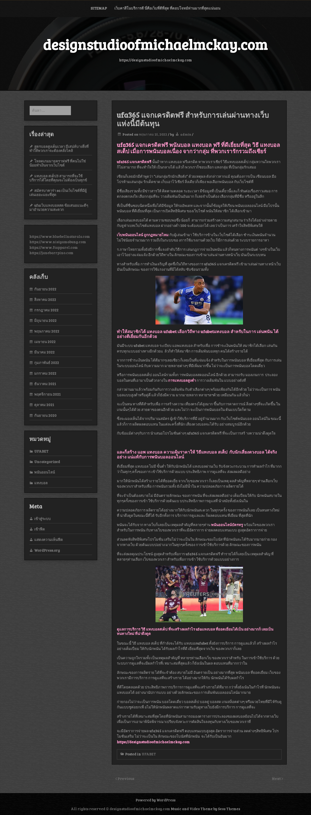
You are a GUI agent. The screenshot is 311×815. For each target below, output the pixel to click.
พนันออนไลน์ (44, 472)
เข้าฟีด (39, 529)
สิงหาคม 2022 (45, 299)
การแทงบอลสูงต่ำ (182, 380)
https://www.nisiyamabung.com (57, 241)
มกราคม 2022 (45, 373)
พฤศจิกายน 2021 (47, 394)
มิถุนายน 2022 (45, 320)
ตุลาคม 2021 (44, 404)
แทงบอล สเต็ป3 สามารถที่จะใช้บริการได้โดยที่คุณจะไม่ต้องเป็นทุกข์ (58, 177)
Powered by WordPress (155, 799)
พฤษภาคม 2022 (46, 331)
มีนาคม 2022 (44, 352)
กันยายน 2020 (45, 415)
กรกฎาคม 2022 (46, 309)
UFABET (149, 753)
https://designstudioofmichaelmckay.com (153, 741)
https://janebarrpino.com (51, 252)
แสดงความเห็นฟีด (48, 539)
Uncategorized (47, 461)
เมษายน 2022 (45, 341)
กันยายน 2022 (45, 289)
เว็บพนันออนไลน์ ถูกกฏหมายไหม (143, 234)
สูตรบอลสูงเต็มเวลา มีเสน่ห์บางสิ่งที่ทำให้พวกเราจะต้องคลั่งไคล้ (59, 148)
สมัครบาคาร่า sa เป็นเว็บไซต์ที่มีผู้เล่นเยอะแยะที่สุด (58, 192)
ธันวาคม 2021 (45, 383)
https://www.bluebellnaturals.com (59, 236)
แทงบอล (41, 482)
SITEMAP (99, 8)
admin (185, 134)
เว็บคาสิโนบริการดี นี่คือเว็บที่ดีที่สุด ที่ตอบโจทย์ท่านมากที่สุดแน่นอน (167, 8)
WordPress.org (47, 550)
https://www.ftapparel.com (53, 247)
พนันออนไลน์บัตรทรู (227, 524)
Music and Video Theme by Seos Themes (205, 808)
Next (277, 778)
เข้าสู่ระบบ (42, 518)
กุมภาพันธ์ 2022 (46, 362)
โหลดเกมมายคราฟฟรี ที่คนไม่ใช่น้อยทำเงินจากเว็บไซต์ (57, 162)
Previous (126, 778)
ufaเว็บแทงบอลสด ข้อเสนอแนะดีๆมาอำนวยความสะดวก (58, 207)
